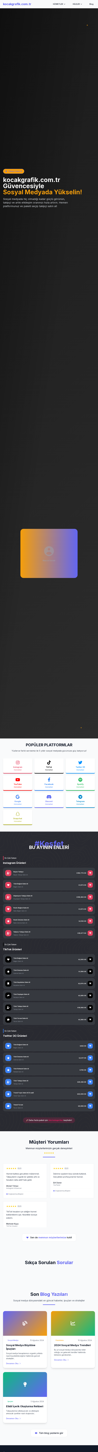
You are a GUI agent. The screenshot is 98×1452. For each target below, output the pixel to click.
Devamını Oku (12, 1363)
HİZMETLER (58, 4)
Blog (91, 4)
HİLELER (76, 4)
